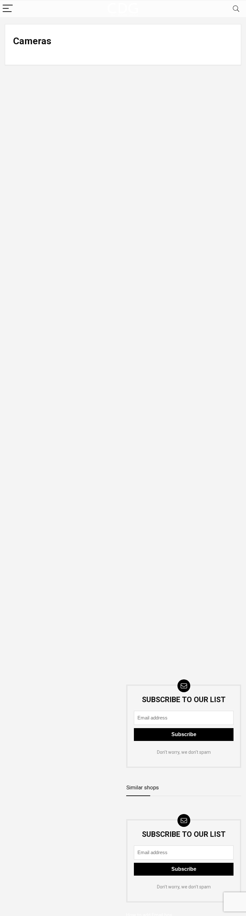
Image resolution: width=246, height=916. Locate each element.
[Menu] (7, 8)
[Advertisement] (62, 715)
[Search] (236, 8)
